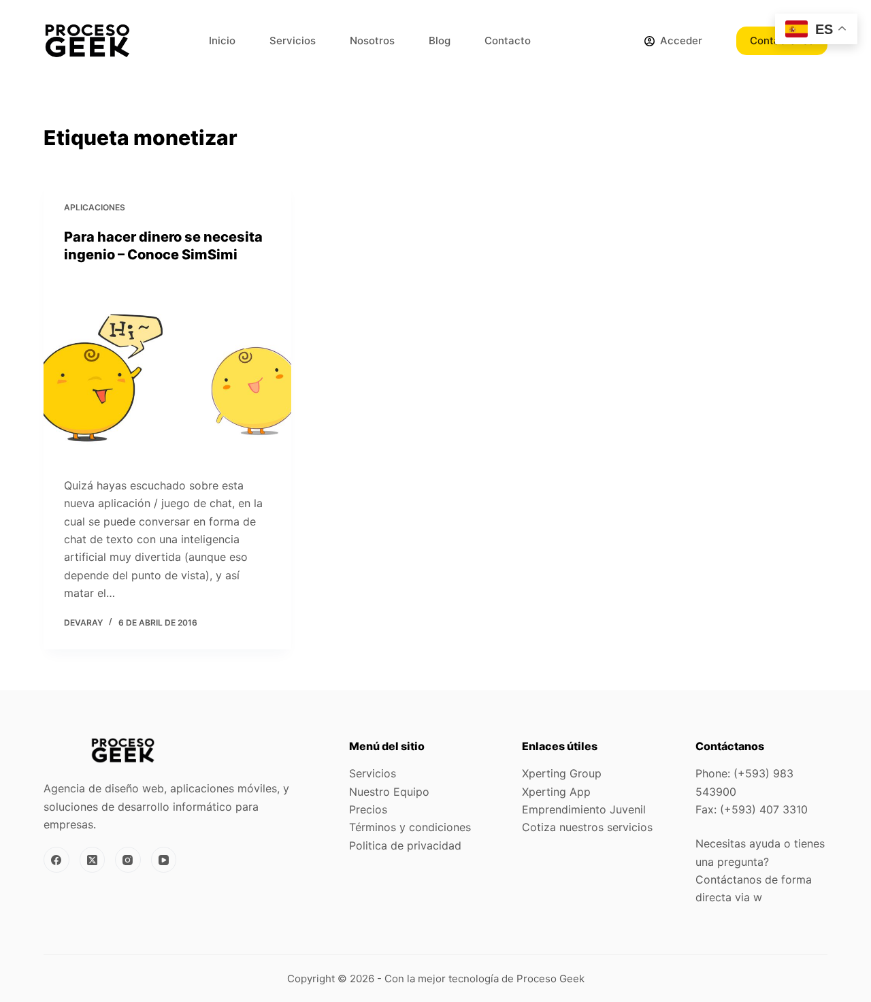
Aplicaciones (94, 207)
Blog (439, 40)
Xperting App (556, 791)
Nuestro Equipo (389, 791)
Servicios (292, 40)
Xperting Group (562, 773)
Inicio (222, 40)
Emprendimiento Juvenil (584, 809)
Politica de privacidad (405, 845)
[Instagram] (128, 860)
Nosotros (372, 40)
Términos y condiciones (410, 827)
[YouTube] (164, 860)
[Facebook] (56, 860)
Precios (368, 809)
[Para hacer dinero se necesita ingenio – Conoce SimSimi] (167, 370)
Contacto (507, 40)
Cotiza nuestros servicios (587, 827)
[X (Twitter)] (92, 860)
